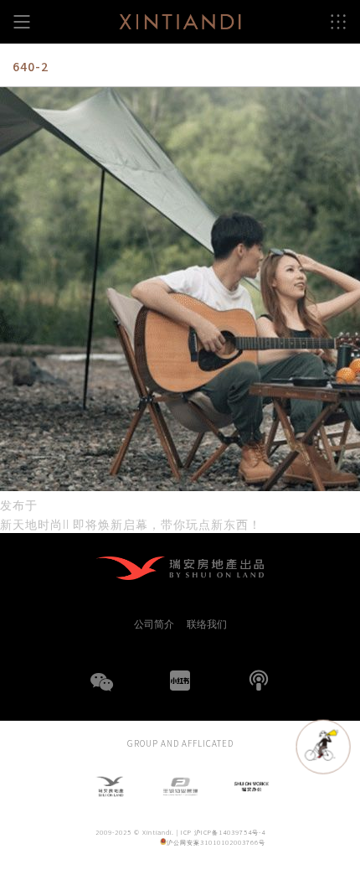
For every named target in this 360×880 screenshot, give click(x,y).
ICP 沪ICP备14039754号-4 (223, 831)
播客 (258, 680)
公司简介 (154, 623)
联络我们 (207, 623)
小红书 (180, 680)
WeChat (101, 692)
